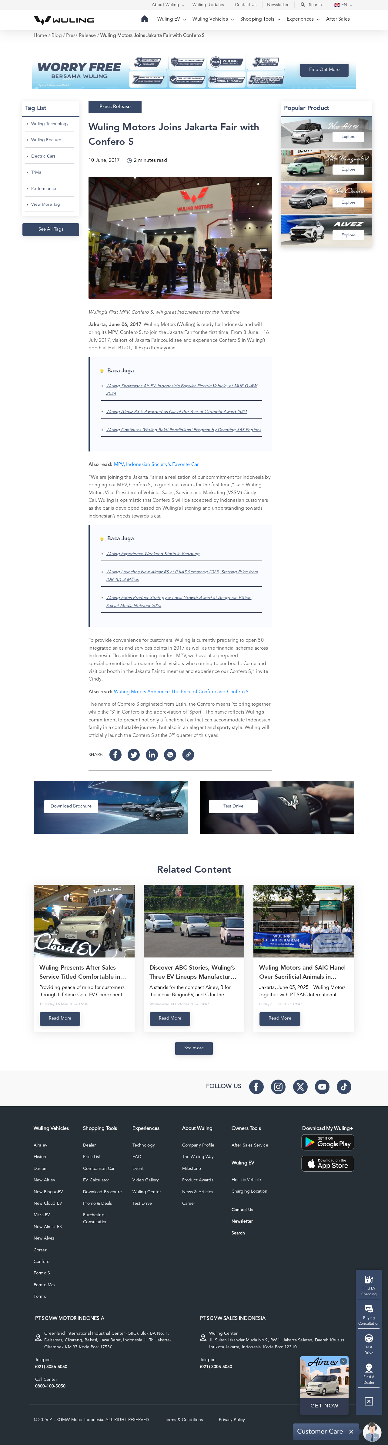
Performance (43, 189)
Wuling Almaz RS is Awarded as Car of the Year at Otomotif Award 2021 (176, 412)
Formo (40, 1296)
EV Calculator (96, 1180)
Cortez (40, 1250)
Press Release (81, 35)
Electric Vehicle (246, 1180)
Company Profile (198, 1145)
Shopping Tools (258, 19)
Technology (143, 1145)
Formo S (42, 1273)
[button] (369, 1404)
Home (40, 35)
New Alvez (44, 1238)
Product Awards (197, 1180)
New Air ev (44, 1180)
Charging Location (250, 1191)
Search (238, 1233)
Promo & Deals (97, 1203)
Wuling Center (146, 1192)
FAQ (136, 1157)
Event (138, 1169)
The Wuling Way (198, 1157)
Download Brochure (102, 1192)
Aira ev (40, 1145)
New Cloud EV (48, 1203)
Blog (57, 35)
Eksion (40, 1157)
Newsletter (242, 1221)
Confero (41, 1262)
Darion (40, 1169)
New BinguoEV (48, 1192)
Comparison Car (99, 1169)
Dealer (89, 1145)
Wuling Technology (50, 124)
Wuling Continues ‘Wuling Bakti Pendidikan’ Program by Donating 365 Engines (183, 430)
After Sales (338, 19)
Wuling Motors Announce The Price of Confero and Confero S (181, 692)
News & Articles (197, 1192)
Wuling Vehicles (210, 19)
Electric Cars (43, 156)
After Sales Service (250, 1145)
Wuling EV (169, 19)
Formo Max (44, 1285)
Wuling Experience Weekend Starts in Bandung (152, 554)
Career (189, 1203)
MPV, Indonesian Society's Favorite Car (156, 464)
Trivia (36, 172)
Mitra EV (42, 1215)
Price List (92, 1157)
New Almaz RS (48, 1227)
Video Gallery (145, 1180)
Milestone (191, 1169)
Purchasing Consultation (95, 1218)
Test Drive (142, 1203)
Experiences (301, 19)
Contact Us (242, 1210)
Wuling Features (47, 140)
